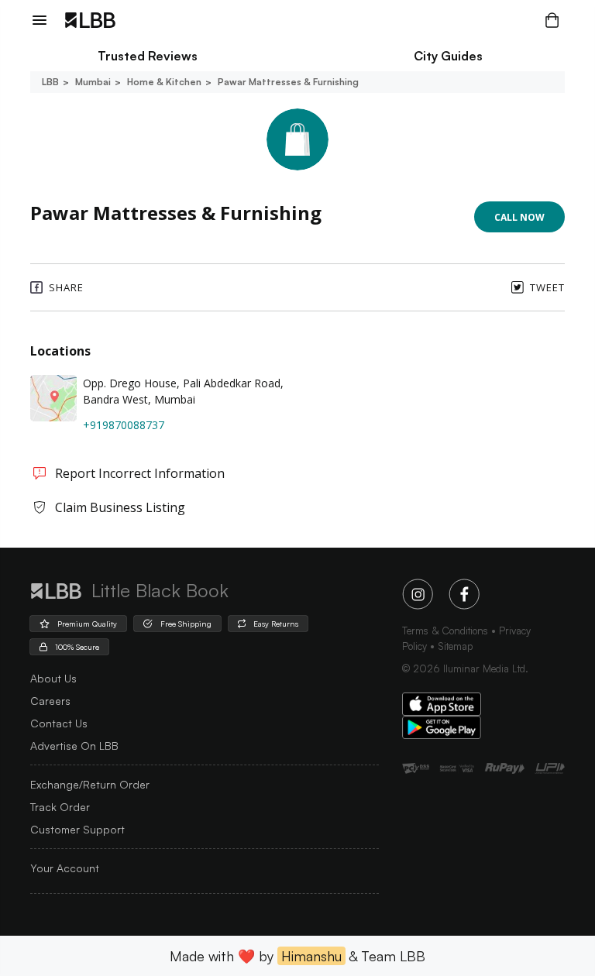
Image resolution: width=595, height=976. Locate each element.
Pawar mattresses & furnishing (288, 82)
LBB (50, 82)
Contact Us (59, 723)
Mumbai (93, 82)
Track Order (60, 806)
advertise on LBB (74, 745)
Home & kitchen (164, 82)
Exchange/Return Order (90, 784)
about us (53, 678)
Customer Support (77, 829)
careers (50, 700)
